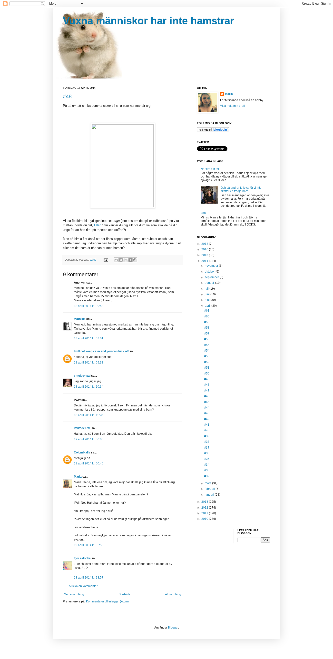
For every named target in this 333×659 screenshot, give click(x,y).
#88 (203, 213)
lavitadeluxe (82, 428)
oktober (210, 271)
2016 (205, 249)
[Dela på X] (125, 259)
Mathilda (80, 319)
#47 (206, 390)
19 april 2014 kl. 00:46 (88, 463)
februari (210, 489)
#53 (206, 356)
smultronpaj (82, 375)
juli (207, 288)
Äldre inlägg (173, 594)
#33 (206, 470)
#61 (206, 310)
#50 (206, 373)
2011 (205, 513)
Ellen (97, 225)
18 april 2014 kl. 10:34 (88, 386)
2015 (205, 255)
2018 (205, 244)
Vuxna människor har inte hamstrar (148, 21)
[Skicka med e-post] (116, 259)
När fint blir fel (210, 169)
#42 (206, 419)
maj (207, 300)
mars (208, 483)
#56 (206, 339)
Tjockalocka (82, 558)
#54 (206, 350)
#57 (206, 333)
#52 (206, 362)
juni (207, 294)
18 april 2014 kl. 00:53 (88, 306)
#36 (206, 453)
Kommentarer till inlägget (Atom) (107, 601)
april (208, 305)
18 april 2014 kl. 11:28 (88, 415)
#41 (206, 424)
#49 (206, 379)
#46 (206, 396)
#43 (206, 413)
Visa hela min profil (232, 106)
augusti (210, 283)
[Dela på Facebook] (130, 259)
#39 (206, 436)
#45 (206, 402)
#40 (206, 430)
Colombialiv (82, 452)
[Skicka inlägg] (105, 259)
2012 (205, 507)
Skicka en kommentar (83, 586)
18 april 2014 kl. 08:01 (88, 338)
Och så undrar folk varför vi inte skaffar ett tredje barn (241, 189)
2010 (205, 519)
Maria (78, 476)
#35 (206, 459)
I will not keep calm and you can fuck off (101, 351)
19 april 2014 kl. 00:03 (88, 439)
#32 (206, 476)
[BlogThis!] (120, 259)
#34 (206, 464)
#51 (206, 367)
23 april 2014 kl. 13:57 (88, 577)
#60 (206, 316)
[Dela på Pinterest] (134, 259)
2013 (205, 501)
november (212, 265)
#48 (67, 96)
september (212, 277)
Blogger (173, 627)
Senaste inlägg (74, 594)
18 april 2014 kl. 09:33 (88, 362)
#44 (206, 407)
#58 (206, 327)
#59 (206, 322)
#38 (206, 441)
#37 (206, 447)
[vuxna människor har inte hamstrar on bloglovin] (213, 131)
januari (210, 494)
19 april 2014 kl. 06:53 (88, 545)
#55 (206, 345)
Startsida (124, 594)
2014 (205, 261)
